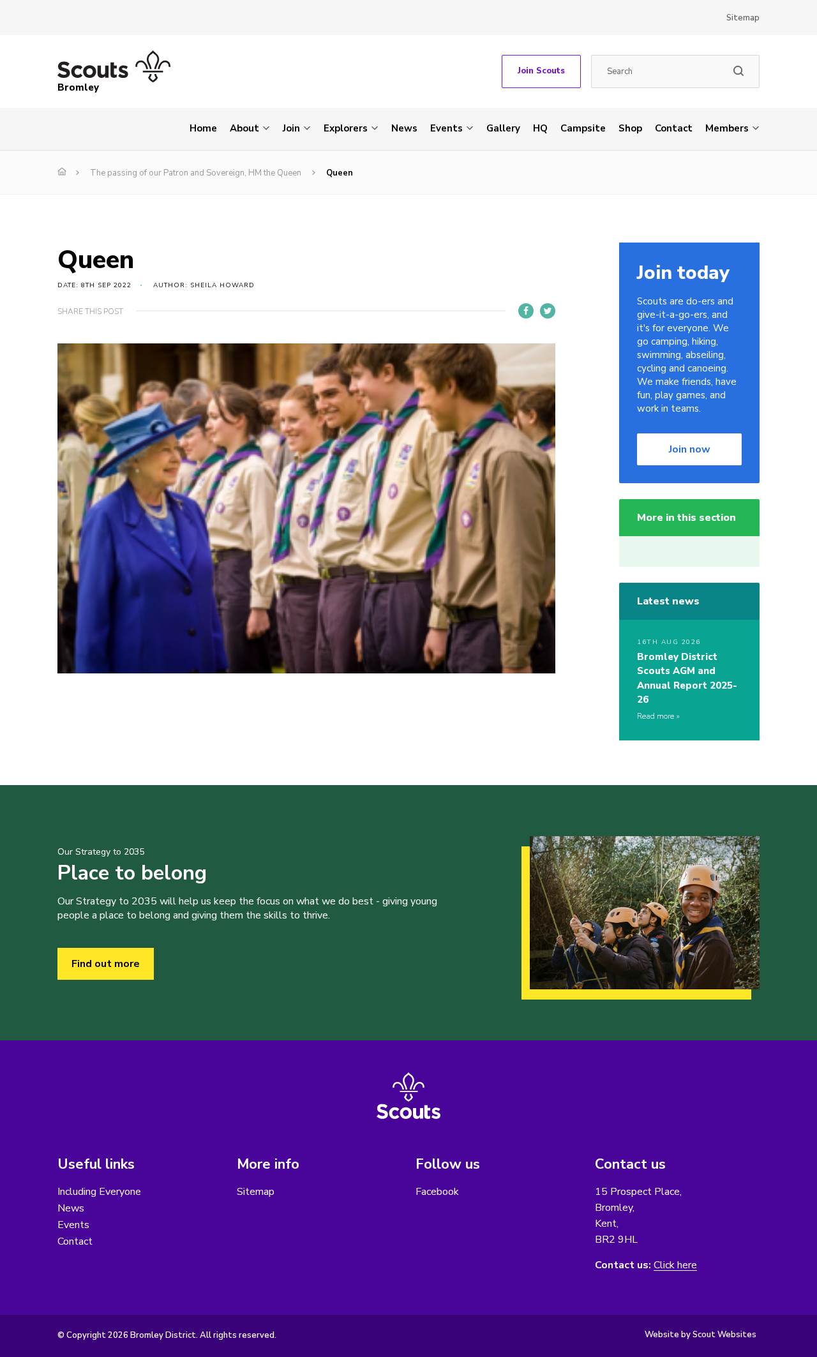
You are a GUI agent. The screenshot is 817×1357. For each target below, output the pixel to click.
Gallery (503, 128)
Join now (689, 449)
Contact (674, 128)
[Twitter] (547, 311)
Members (727, 128)
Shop (630, 128)
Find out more (105, 964)
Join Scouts (541, 71)
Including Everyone (99, 1192)
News (404, 128)
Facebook (437, 1192)
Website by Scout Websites (700, 1334)
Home (203, 128)
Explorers (346, 128)
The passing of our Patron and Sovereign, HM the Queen (195, 173)
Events (446, 128)
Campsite (583, 128)
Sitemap (743, 18)
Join (291, 128)
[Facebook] (526, 311)
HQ (540, 128)
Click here (675, 1265)
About (244, 128)
